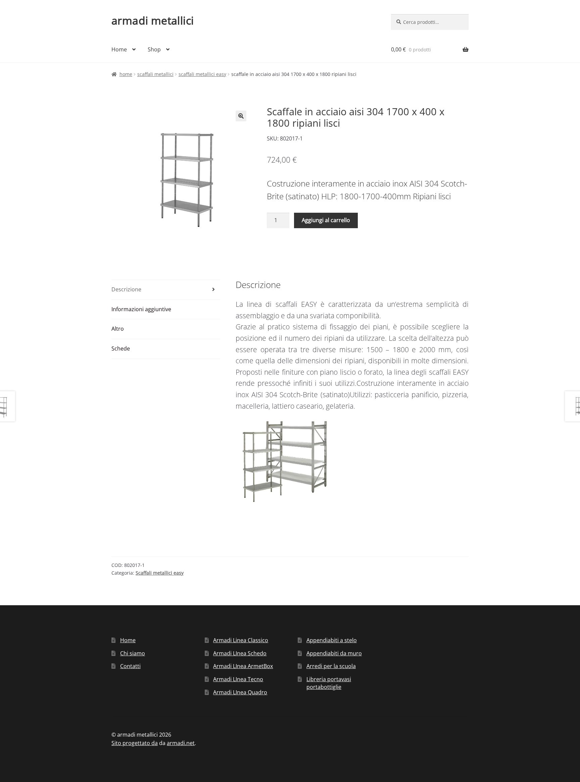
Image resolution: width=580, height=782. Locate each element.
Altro (117, 328)
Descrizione (126, 289)
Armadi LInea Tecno (238, 679)
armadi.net (181, 743)
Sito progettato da (134, 743)
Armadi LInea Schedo (240, 653)
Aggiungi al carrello (326, 220)
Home (119, 49)
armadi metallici (152, 20)
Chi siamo (132, 653)
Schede (120, 348)
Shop (154, 49)
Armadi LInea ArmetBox (243, 666)
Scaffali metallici (155, 74)
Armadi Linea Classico (240, 640)
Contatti (130, 666)
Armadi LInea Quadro (240, 692)
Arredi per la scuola (331, 666)
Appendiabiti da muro (334, 653)
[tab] (165, 290)
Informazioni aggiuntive (141, 309)
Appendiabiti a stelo (331, 640)
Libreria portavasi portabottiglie (328, 683)
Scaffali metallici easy (202, 74)
